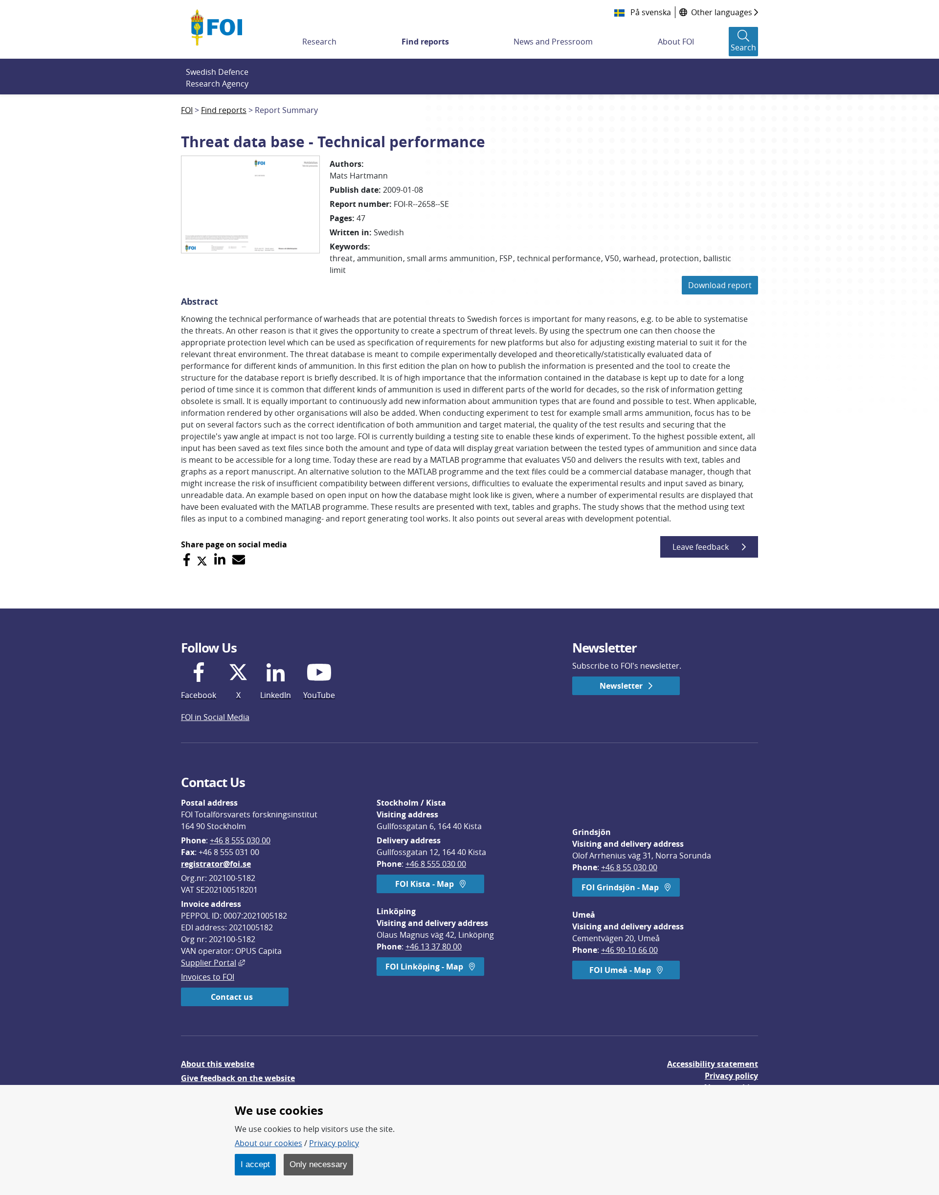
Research (319, 41)
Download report (720, 285)
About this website (217, 1064)
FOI (187, 110)
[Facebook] (186, 559)
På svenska (649, 12)
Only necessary (318, 1164)
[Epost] (238, 559)
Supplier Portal (213, 962)
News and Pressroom (553, 41)
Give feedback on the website (238, 1078)
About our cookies (268, 1143)
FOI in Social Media (215, 717)
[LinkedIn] (219, 559)
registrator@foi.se (216, 863)
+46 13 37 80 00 (433, 946)
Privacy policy (731, 1075)
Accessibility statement (712, 1064)
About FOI (676, 41)
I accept (255, 1164)
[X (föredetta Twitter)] (202, 559)
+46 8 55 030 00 (629, 867)
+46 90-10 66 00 (629, 950)
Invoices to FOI (207, 976)
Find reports (425, 41)
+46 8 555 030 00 (240, 840)
